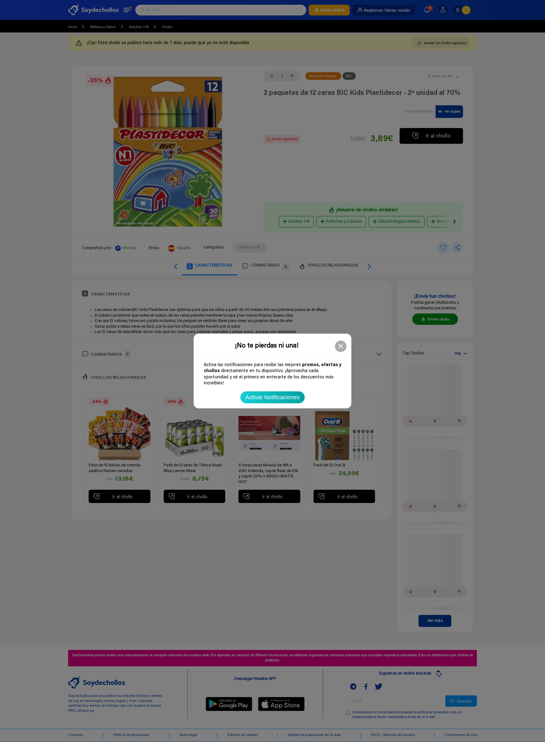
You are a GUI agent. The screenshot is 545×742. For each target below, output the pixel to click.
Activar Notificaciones (272, 397)
